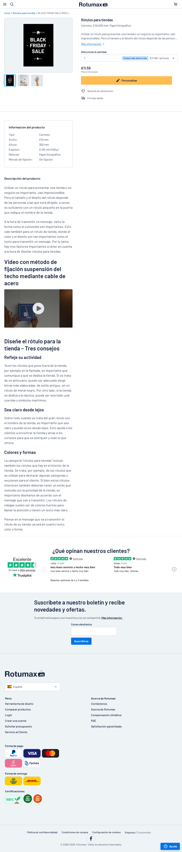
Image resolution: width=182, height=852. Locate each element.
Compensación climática (106, 715)
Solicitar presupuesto (18, 726)
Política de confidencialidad (42, 832)
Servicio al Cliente (16, 732)
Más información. (112, 617)
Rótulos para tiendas (24, 13)
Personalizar (129, 80)
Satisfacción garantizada (106, 726)
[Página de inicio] (91, 673)
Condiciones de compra (75, 832)
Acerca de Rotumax (103, 709)
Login (8, 715)
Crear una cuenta (15, 720)
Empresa (130, 832)
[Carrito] (175, 4)
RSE (93, 720)
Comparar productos (18, 709)
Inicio (7, 13)
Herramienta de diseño (19, 703)
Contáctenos (99, 703)
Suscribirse (81, 641)
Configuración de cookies (106, 832)
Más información (91, 44)
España (17, 686)
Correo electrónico (81, 624)
